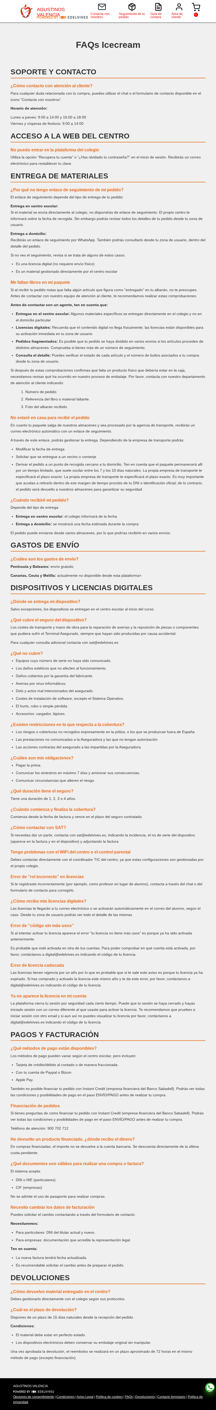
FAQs (129, 1397)
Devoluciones (145, 1397)
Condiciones (65, 1397)
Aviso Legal (85, 1397)
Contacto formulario (171, 1397)
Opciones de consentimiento (33, 1397)
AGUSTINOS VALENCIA (51, 11)
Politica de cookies (109, 1397)
